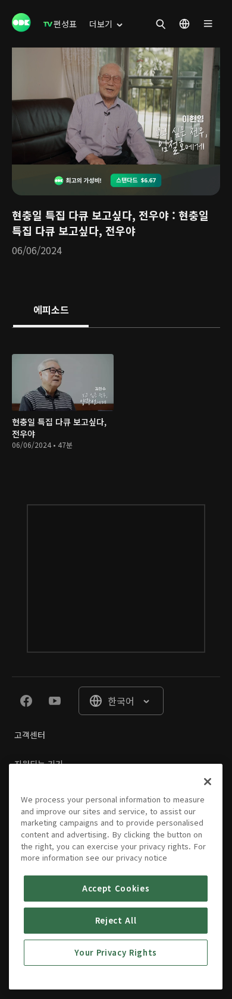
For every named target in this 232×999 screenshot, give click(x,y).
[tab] (51, 310)
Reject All (116, 920)
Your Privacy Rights (115, 952)
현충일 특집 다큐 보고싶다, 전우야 (90, 215)
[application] (116, 106)
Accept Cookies (115, 888)
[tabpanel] (116, 404)
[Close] (208, 782)
